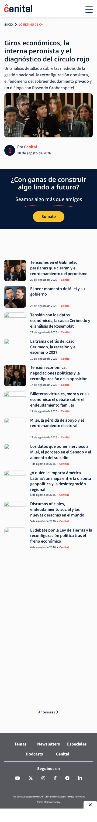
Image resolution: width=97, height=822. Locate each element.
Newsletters (48, 744)
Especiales (76, 744)
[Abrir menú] (89, 9)
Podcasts (34, 754)
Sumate (48, 217)
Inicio (8, 24)
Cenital (30, 147)
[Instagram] (43, 778)
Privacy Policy (74, 797)
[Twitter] (31, 778)
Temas (20, 744)
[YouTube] (17, 778)
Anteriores (47, 712)
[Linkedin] (80, 778)
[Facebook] (55, 778)
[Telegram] (67, 778)
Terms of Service (45, 802)
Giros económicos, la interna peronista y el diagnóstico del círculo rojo (46, 50)
